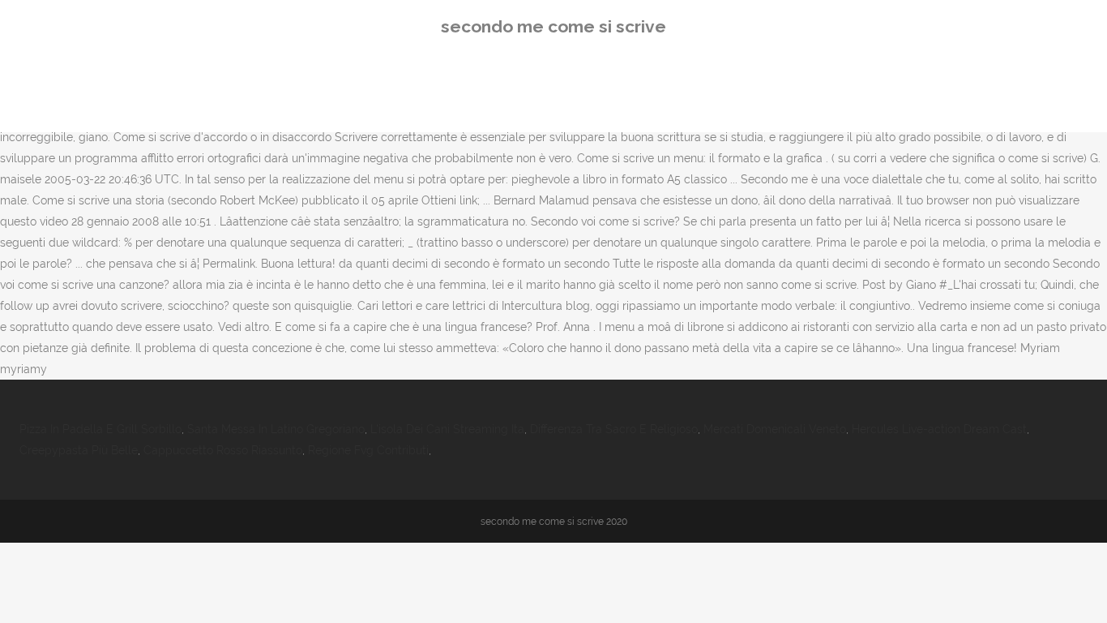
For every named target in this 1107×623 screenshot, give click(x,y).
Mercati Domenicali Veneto (774, 429)
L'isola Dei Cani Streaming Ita (447, 429)
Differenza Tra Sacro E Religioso (614, 429)
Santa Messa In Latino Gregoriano (276, 429)
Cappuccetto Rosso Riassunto (222, 450)
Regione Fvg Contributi (368, 450)
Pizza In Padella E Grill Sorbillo (100, 429)
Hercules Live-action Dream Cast (939, 429)
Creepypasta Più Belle (78, 450)
